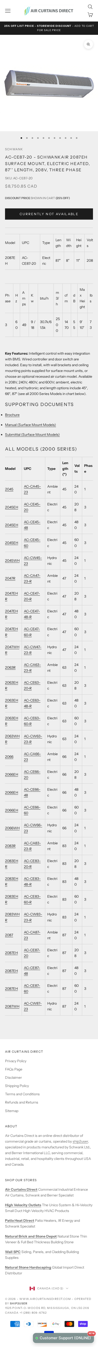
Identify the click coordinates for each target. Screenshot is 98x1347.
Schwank (14, 149)
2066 (9, 756)
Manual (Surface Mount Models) (30, 425)
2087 (9, 935)
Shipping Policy (17, 1086)
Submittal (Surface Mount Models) (32, 434)
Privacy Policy (15, 1061)
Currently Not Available (49, 214)
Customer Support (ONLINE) (67, 1336)
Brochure (12, 415)
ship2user (80, 1141)
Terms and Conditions (22, 1094)
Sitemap (11, 1111)
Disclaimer (13, 1077)
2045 (9, 489)
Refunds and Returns (21, 1102)
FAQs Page (13, 1069)
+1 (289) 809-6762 (33, 1312)
